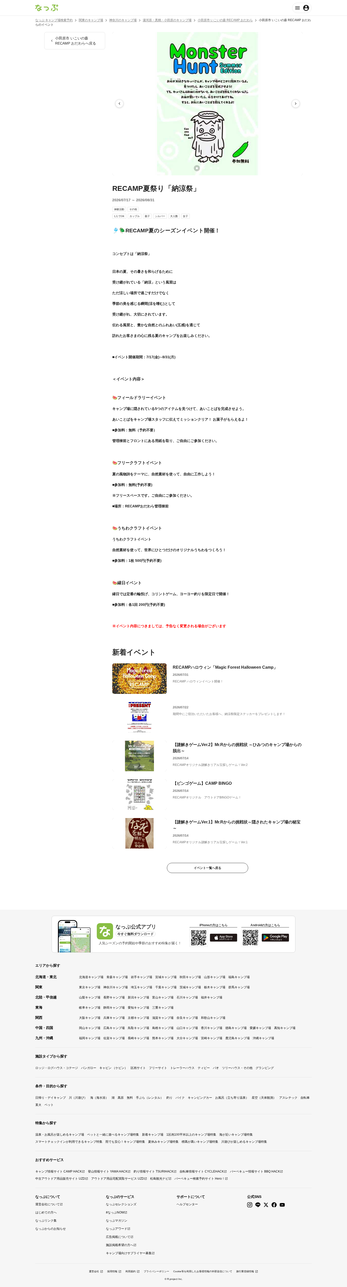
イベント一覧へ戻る (207, 868)
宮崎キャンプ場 (211, 1038)
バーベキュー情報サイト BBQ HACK (255, 1171)
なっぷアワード (116, 1229)
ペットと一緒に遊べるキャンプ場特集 (113, 1134)
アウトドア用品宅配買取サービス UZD (117, 1178)
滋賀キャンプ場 (163, 1018)
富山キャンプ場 (163, 997)
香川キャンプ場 (211, 1028)
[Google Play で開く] (275, 938)
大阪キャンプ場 (89, 1018)
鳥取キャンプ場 (138, 1028)
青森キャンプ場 (117, 977)
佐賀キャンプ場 (114, 1038)
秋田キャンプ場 (190, 977)
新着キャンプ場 (152, 1134)
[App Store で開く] (223, 938)
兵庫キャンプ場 (114, 1018)
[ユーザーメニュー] (302, 8)
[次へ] (296, 103)
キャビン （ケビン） (113, 1068)
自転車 (305, 1097)
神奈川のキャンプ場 (123, 20)
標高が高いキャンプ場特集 (200, 1141)
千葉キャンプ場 (166, 987)
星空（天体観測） (264, 1097)
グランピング (265, 1068)
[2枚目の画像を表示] (204, 168)
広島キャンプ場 (114, 1028)
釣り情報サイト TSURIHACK (154, 1171)
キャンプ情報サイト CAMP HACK (58, 1171)
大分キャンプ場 (187, 1038)
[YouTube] (282, 1205)
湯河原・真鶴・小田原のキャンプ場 (167, 20)
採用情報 (112, 1271)
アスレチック (288, 1097)
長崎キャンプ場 (138, 1038)
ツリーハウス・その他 (237, 1068)
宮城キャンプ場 (166, 977)
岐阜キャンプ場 (89, 1007)
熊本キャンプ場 (163, 1038)
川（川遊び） (78, 1097)
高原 (121, 1097)
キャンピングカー (200, 1097)
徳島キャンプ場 (236, 1028)
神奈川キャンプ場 (115, 987)
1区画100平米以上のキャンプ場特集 (191, 1134)
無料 (130, 1097)
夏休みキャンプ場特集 (163, 1141)
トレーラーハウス (182, 1068)
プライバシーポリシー (156, 1271)
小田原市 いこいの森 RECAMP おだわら (225, 20)
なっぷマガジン (116, 1220)
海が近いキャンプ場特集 (236, 1134)
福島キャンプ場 (239, 977)
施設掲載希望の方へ (119, 1245)
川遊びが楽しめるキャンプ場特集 (244, 1141)
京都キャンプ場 (138, 1018)
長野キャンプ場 (114, 997)
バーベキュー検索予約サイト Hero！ (200, 1178)
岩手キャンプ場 (141, 977)
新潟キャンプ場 (138, 997)
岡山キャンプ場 (89, 1028)
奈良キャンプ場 (187, 1018)
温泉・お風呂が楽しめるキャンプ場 (59, 1134)
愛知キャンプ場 (138, 1007)
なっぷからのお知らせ (50, 1229)
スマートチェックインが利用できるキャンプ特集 (68, 1141)
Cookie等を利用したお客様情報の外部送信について (202, 1271)
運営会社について (47, 1204)
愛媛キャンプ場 (260, 1028)
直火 (38, 1105)
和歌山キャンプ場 (213, 1018)
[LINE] (257, 1205)
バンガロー (88, 1068)
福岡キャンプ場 (89, 1038)
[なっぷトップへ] (46, 8)
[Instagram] (249, 1205)
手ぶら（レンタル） (149, 1097)
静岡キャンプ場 (114, 1007)
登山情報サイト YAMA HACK (108, 1171)
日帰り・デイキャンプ (50, 1097)
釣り (169, 1097)
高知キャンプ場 (284, 1028)
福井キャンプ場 (211, 997)
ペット (49, 1105)
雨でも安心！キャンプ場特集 (125, 1141)
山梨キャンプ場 (89, 997)
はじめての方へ (46, 1212)
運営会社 (94, 1271)
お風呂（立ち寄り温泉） (232, 1097)
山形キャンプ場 (214, 977)
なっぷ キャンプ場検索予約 (54, 20)
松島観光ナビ (159, 1178)
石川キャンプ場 (187, 997)
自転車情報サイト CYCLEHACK (202, 1171)
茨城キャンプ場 (190, 987)
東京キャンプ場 (89, 987)
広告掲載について (118, 1237)
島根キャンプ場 (163, 1028)
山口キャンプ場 (187, 1028)
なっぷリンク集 (46, 1220)
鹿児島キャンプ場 (237, 1038)
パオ (216, 1068)
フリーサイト (158, 1068)
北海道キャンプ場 (91, 977)
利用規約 (130, 1271)
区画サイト (138, 1068)
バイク (180, 1097)
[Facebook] (274, 1205)
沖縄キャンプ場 (263, 1038)
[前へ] (119, 103)
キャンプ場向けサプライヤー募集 (129, 1253)
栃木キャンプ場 (214, 987)
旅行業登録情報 (245, 1271)
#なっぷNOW (115, 1212)
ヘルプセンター (187, 1204)
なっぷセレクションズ (121, 1204)
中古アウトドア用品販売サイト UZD (60, 1178)
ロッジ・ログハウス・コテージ (56, 1068)
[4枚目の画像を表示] (218, 168)
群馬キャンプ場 (239, 987)
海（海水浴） (99, 1097)
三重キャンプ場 (163, 1007)
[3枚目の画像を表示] (211, 168)
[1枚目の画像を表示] (197, 168)
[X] (266, 1205)
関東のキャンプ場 (91, 20)
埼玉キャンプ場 (141, 987)
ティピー (204, 1068)
